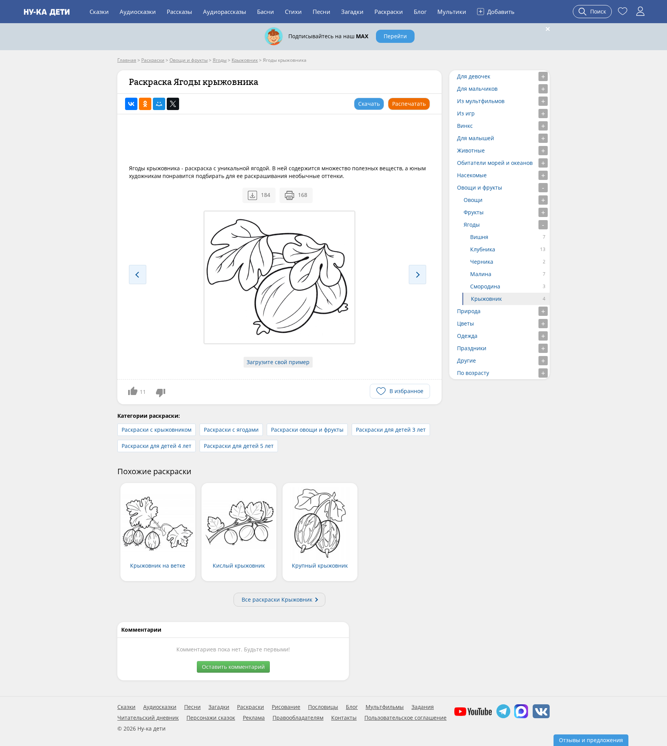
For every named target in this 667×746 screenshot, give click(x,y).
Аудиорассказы (224, 11)
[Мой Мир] (159, 104)
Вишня (479, 237)
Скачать (369, 103)
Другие (466, 360)
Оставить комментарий (233, 666)
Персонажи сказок (210, 718)
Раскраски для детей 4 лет (156, 445)
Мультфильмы (385, 707)
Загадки (352, 11)
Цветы (465, 323)
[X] (173, 104)
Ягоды (472, 224)
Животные (471, 150)
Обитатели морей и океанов (495, 162)
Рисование (286, 707)
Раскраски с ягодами (231, 429)
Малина (480, 274)
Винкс (465, 125)
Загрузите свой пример (278, 362)
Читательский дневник (148, 718)
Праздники (471, 348)
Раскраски (388, 11)
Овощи (473, 199)
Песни (321, 11)
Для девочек (473, 76)
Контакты (344, 718)
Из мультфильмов (480, 101)
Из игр (466, 113)
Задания (422, 707)
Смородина (485, 286)
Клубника (482, 249)
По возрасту (473, 372)
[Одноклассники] (145, 104)
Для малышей (475, 138)
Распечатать (409, 103)
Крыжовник (486, 298)
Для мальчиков (477, 88)
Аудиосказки (138, 11)
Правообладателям (298, 718)
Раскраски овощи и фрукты (307, 429)
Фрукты (474, 212)
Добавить (497, 11)
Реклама (254, 718)
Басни (265, 11)
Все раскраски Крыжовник (277, 599)
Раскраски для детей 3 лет (391, 429)
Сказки (99, 11)
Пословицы (323, 707)
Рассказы (179, 11)
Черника (481, 261)
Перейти (395, 36)
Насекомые (472, 175)
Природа (469, 311)
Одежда (467, 335)
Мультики (451, 11)
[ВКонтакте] (131, 104)
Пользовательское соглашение (405, 718)
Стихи (293, 11)
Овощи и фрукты (479, 187)
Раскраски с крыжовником (156, 429)
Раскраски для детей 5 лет (239, 445)
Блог (420, 11)
